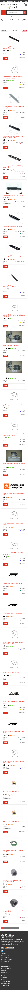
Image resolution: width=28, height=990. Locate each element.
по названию (4, 30)
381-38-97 (5, 959)
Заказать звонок (4, 964)
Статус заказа (4, 977)
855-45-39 (5, 961)
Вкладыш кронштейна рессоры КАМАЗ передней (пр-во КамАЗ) (14, 464)
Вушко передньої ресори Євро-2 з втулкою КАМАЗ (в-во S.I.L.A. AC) (13, 643)
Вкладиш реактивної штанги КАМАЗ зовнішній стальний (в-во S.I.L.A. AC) (13, 434)
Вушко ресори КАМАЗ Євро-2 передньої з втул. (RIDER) (13, 732)
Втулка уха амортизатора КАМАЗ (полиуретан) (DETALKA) (13, 523)
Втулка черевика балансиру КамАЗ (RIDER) (12, 583)
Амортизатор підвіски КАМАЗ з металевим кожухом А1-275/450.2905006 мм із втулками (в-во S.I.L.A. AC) (14, 315)
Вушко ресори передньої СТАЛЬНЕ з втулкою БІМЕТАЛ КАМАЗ (13, 762)
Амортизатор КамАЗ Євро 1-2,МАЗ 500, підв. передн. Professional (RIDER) (13, 137)
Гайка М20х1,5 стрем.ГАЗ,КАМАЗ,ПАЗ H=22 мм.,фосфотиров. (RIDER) (12, 881)
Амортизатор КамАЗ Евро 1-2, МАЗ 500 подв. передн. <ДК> (13, 196)
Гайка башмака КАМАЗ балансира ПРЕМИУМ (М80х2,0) (13, 851)
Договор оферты (5, 985)
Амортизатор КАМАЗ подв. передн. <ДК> (12, 256)
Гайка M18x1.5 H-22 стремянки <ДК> (11, 791)
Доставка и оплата (11, 1)
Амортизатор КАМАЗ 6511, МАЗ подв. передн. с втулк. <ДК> (14, 107)
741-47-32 (13, 6)
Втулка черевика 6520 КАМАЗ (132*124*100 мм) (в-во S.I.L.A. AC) (14, 553)
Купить (5, 58)
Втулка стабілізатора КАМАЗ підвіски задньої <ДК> (13, 494)
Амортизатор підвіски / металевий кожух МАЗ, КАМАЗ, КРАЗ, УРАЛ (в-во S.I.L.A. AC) (13, 285)
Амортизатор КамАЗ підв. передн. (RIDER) (12, 226)
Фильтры (25, 30)
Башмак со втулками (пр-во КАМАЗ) (11, 345)
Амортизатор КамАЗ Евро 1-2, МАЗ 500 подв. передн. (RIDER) (13, 166)
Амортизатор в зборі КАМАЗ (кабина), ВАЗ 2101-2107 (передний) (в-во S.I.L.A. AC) (14, 77)
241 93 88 (13, 8)
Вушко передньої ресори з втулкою (11, 672)
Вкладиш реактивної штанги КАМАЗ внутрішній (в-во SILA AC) (13, 404)
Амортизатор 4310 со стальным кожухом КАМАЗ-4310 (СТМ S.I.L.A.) (12, 47)
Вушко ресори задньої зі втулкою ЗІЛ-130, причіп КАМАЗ (14, 702)
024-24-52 (13, 4)
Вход (25, 1)
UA (4, 1)
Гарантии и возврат (5, 983)
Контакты (20, 1)
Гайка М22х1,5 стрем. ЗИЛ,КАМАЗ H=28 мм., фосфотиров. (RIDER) (13, 910)
